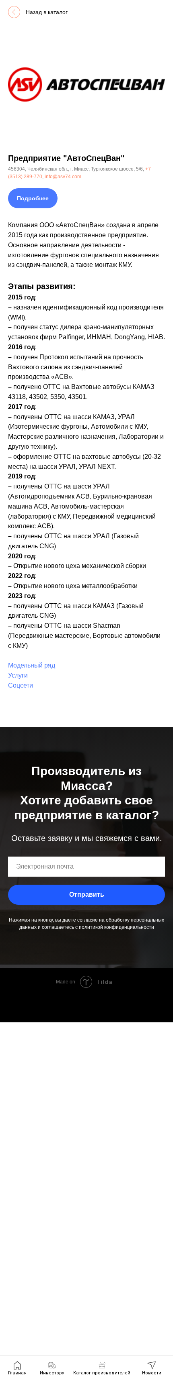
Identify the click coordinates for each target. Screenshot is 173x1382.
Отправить (86, 894)
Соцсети (20, 685)
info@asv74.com (63, 176)
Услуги (18, 675)
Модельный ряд (31, 665)
